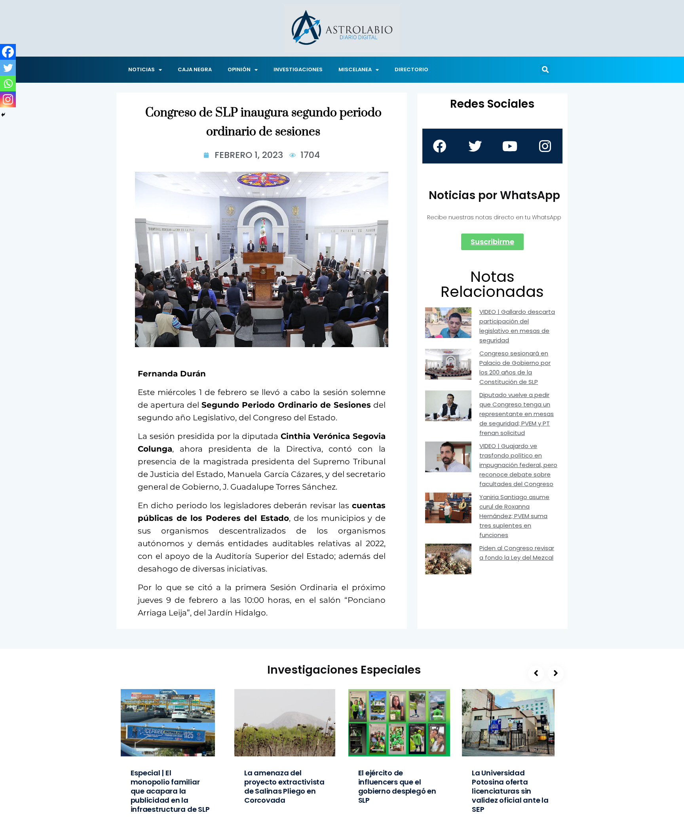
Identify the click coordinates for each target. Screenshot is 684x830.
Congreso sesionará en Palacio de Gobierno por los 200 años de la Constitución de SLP (515, 367)
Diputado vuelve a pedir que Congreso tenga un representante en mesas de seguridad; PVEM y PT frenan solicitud (516, 414)
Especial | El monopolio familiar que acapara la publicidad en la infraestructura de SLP (170, 791)
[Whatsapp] (8, 83)
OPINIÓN (239, 69)
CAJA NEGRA (195, 69)
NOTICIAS (141, 69)
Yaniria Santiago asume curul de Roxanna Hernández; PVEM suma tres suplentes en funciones (514, 516)
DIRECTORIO (411, 69)
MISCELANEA (355, 69)
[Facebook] (8, 52)
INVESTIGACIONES (298, 69)
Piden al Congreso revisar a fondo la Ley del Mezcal (516, 553)
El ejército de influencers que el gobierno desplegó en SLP (397, 786)
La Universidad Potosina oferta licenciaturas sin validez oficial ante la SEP (510, 791)
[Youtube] (509, 146)
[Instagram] (8, 99)
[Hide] (3, 115)
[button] (545, 70)
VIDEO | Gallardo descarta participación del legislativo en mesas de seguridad (517, 326)
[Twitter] (8, 68)
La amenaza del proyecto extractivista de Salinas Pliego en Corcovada (284, 786)
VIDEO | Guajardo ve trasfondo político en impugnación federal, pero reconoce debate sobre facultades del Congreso (518, 465)
